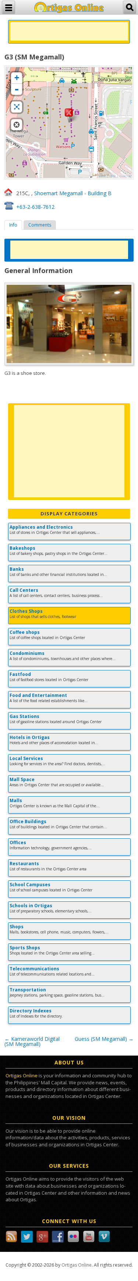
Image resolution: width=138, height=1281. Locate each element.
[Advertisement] (69, 31)
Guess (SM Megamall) (104, 1038)
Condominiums (27, 653)
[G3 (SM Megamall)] (69, 115)
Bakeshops (22, 548)
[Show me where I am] (16, 124)
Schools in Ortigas (31, 905)
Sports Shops (25, 948)
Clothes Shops (26, 611)
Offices (18, 842)
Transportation (28, 990)
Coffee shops (25, 632)
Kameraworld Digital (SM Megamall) (32, 1041)
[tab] (13, 225)
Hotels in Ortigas (30, 737)
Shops (17, 926)
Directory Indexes (31, 1011)
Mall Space (22, 779)
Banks (17, 569)
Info (13, 225)
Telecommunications (34, 969)
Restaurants (24, 863)
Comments (39, 225)
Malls (16, 800)
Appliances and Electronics (41, 527)
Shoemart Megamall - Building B (73, 193)
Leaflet (102, 176)
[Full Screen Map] (16, 107)
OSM (113, 176)
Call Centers (24, 590)
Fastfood (20, 674)
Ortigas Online (22, 1075)
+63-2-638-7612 (35, 206)
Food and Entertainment (38, 695)
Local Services (26, 758)
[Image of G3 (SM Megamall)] (69, 324)
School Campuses (30, 884)
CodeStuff (125, 176)
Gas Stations (24, 716)
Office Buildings (28, 821)
